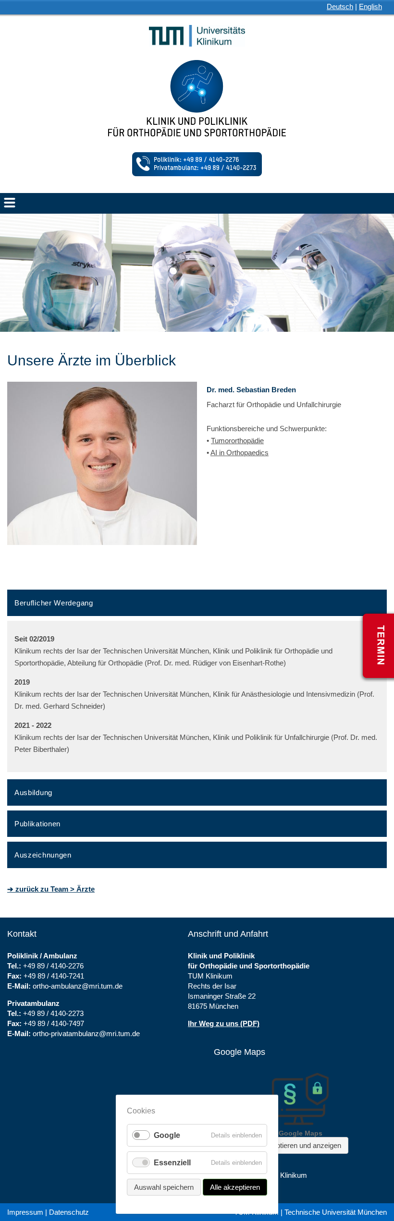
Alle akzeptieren (235, 1187)
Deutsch (340, 6)
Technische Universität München (335, 1212)
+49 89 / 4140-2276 (53, 966)
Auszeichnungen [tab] (43, 855)
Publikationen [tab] (37, 824)
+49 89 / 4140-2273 (53, 1013)
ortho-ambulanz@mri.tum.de (78, 986)
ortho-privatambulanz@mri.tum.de (86, 1033)
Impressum (25, 1212)
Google (167, 1135)
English (370, 6)
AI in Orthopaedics (239, 452)
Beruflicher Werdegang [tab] (53, 603)
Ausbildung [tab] (33, 792)
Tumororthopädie (237, 440)
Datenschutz (69, 1212)
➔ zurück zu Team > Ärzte (51, 889)
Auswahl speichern (164, 1187)
